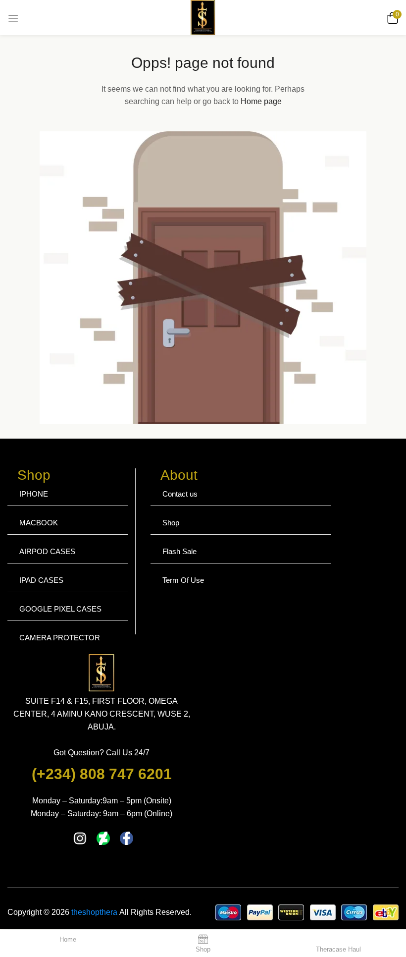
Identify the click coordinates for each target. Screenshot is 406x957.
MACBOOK (38, 522)
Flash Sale (179, 551)
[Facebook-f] (126, 838)
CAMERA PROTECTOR (59, 637)
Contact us (180, 494)
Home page (261, 101)
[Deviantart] (103, 838)
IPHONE (33, 494)
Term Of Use (183, 580)
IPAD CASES (41, 580)
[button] (391, 17)
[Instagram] (80, 838)
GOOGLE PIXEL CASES (60, 609)
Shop (170, 522)
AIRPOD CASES (47, 551)
